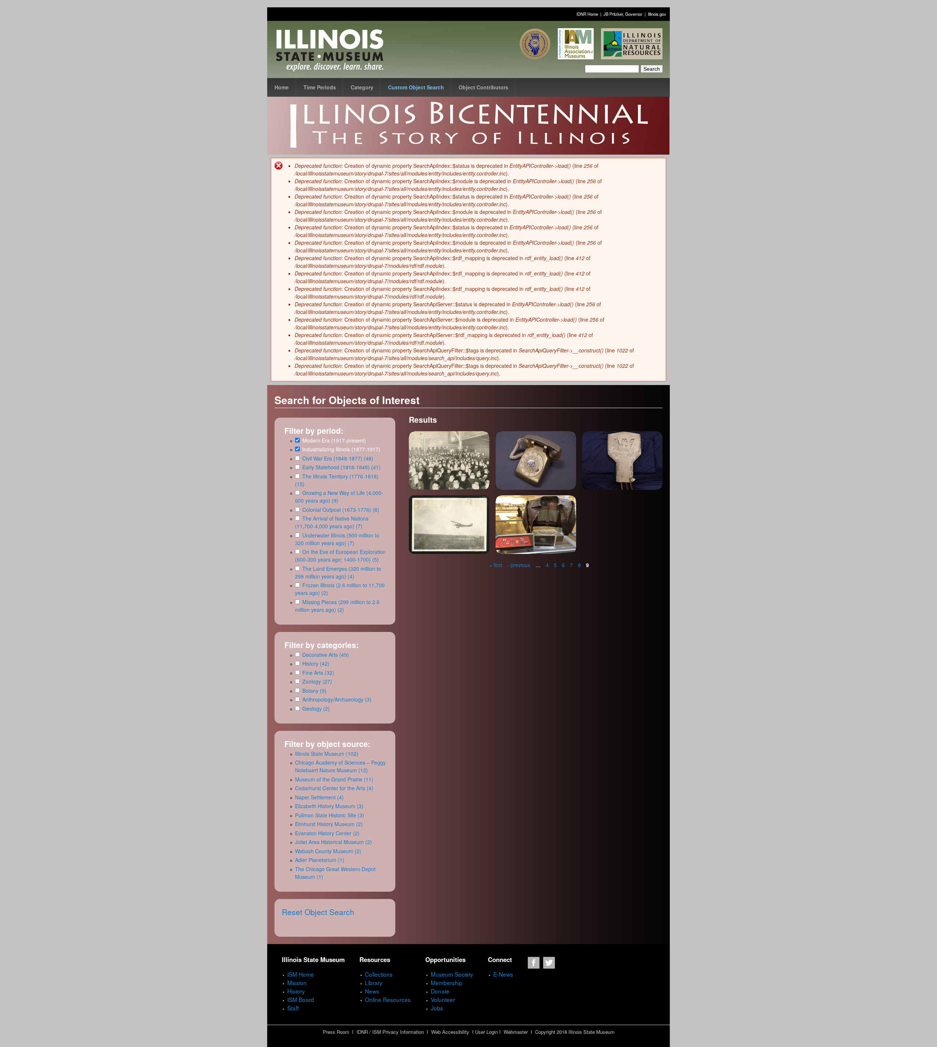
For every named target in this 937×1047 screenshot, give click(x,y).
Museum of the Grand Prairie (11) (334, 779)
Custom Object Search (416, 87)
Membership (447, 982)
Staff (293, 1008)
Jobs (437, 1008)
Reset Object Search (318, 911)
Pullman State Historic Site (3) (329, 815)
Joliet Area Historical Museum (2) (333, 842)
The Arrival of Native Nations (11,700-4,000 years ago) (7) (332, 522)
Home (282, 87)
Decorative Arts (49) (325, 654)
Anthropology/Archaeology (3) (337, 699)
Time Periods (319, 87)
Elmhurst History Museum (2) (329, 824)
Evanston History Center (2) (327, 833)
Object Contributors (483, 87)
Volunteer (443, 999)
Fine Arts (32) (318, 672)
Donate (440, 991)
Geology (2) (316, 708)
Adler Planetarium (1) (319, 859)
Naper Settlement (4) (319, 797)
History (296, 991)
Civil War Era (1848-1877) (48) (337, 458)
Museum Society (452, 974)
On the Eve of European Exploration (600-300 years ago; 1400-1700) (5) (340, 555)
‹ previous (518, 565)
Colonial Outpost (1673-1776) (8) (340, 509)
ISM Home (300, 974)
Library (373, 982)
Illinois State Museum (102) (326, 753)
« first (495, 565)
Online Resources (388, 999)
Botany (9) (314, 690)
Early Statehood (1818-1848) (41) (341, 467)
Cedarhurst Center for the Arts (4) (334, 788)
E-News (503, 974)
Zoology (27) (317, 681)
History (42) (315, 663)
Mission (297, 982)
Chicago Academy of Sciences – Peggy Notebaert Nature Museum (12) (340, 766)
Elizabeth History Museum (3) (329, 806)
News (372, 991)
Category (362, 87)
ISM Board (300, 999)
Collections (379, 974)
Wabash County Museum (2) (328, 851)
